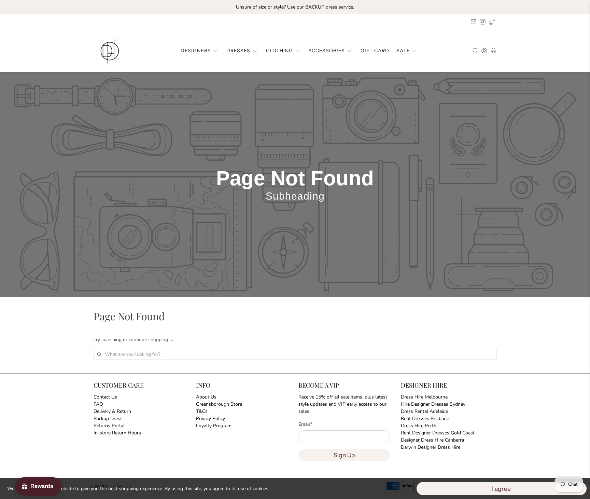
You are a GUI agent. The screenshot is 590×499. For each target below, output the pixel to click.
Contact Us (105, 397)
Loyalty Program (213, 425)
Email (305, 424)
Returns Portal (109, 425)
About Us (206, 397)
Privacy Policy (210, 418)
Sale (403, 51)
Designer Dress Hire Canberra (432, 440)
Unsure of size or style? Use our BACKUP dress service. (295, 7)
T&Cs (202, 411)
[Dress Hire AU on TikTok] (492, 22)
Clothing (279, 51)
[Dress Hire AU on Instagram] (483, 22)
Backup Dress (108, 418)
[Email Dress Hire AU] (474, 22)
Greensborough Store (219, 404)
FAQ (98, 404)
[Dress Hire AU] (111, 51)
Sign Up (344, 455)
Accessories (326, 51)
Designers (196, 51)
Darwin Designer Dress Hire (430, 447)
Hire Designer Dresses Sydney (433, 404)
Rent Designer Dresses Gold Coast (438, 433)
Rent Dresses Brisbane (425, 418)
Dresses (238, 51)
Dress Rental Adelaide (424, 411)
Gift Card (375, 51)
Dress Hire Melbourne (424, 397)
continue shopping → (151, 339)
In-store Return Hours (117, 433)
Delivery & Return (112, 411)
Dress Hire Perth (418, 425)
